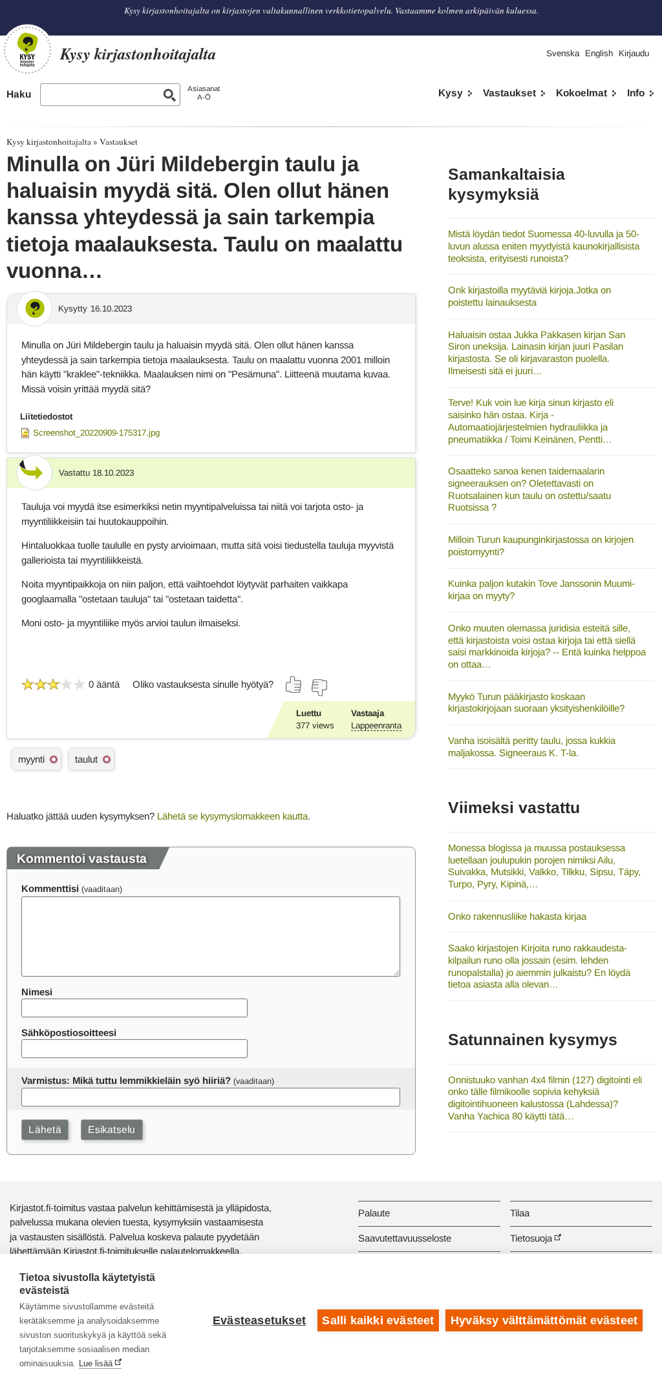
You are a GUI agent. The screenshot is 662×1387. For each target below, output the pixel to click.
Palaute (374, 1212)
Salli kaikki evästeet (378, 1320)
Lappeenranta (376, 725)
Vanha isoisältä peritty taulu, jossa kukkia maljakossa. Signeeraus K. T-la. (531, 746)
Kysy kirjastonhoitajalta (48, 141)
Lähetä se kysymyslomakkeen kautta (232, 815)
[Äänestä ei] (318, 687)
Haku (18, 94)
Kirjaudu (634, 53)
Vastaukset (509, 92)
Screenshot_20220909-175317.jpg (96, 433)
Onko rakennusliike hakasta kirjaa (517, 916)
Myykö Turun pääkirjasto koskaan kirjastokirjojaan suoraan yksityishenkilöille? (536, 702)
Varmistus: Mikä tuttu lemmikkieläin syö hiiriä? (126, 1080)
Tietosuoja (531, 1238)
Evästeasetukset (259, 1320)
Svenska (562, 53)
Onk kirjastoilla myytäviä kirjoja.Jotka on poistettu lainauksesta (529, 296)
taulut (86, 759)
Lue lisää (95, 1363)
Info (636, 92)
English (599, 53)
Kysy (450, 92)
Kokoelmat (581, 92)
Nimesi (36, 991)
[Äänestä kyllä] (294, 684)
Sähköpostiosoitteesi (68, 1032)
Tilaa (519, 1212)
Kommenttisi (50, 888)
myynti (31, 759)
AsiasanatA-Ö (203, 93)
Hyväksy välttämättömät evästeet (544, 1320)
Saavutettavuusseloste (404, 1238)
